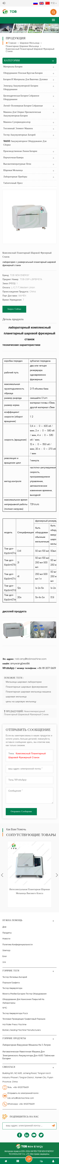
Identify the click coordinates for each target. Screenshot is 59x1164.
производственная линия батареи (20, 151)
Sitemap (6, 951)
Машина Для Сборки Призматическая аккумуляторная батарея (22, 114)
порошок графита (11, 983)
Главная (12, 43)
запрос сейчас (14, 309)
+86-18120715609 (21, 1087)
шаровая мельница (29, 43)
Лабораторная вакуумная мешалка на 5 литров (26, 1045)
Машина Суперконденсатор (16, 122)
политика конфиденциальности (17, 945)
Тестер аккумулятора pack (15, 1014)
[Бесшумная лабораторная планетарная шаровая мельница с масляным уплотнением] (29, 863)
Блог (4, 956)
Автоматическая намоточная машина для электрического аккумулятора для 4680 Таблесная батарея (28, 1055)
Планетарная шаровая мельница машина (28, 692)
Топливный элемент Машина (18, 128)
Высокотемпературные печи (17, 164)
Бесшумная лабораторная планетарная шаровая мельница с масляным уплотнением (29, 892)
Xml (4, 962)
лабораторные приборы (15, 177)
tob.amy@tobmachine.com (20, 1098)
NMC (4, 1008)
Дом (4, 927)
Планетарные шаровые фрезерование (27, 687)
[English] (41, 3)
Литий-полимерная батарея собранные (23, 106)
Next (57, 875)
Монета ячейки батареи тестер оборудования (24, 994)
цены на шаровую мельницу (21, 701)
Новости (6, 939)
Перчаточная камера (13, 157)
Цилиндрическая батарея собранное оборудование (21, 98)
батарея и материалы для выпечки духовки (25, 79)
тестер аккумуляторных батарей (19, 135)
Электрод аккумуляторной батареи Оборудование (20, 88)
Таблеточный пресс (13, 183)
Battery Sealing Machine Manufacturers (21, 1030)
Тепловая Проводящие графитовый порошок (23, 1019)
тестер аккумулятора (12, 988)
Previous (2, 875)
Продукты (7, 933)
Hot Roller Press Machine (14, 1025)
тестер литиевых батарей (14, 977)
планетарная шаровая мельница (22, 46)
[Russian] (35, 3)
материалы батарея (12, 67)
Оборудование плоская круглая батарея (22, 73)
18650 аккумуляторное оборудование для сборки (24, 143)
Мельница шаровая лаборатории (24, 682)
